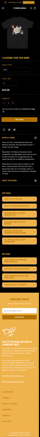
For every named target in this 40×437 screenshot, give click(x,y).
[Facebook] (4, 130)
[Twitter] (9, 130)
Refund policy (13, 435)
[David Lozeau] (19, 8)
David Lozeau (25, 433)
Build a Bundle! (29, 2)
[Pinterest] (14, 130)
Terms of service (25, 435)
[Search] (31, 8)
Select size (6, 79)
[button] (3, 8)
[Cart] (35, 8)
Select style (7, 65)
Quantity (6, 98)
